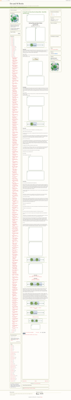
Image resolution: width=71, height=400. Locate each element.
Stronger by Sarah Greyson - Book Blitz (15, 178)
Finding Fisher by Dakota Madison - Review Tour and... (14, 91)
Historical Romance (13, 365)
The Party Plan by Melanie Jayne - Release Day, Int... (14, 272)
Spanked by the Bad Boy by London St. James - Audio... (15, 234)
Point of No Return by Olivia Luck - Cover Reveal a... (15, 71)
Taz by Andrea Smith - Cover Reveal (15, 317)
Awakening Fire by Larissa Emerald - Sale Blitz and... (14, 100)
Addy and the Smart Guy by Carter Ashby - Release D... (15, 248)
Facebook (31, 307)
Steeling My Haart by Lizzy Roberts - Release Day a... (14, 222)
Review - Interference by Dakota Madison (15, 270)
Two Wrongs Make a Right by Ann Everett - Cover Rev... (15, 162)
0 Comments (37, 332)
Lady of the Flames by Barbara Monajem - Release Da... (15, 135)
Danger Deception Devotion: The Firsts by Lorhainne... (15, 303)
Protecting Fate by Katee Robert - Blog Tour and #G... (15, 155)
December (13, 46)
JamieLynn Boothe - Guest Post (14, 212)
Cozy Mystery (12, 353)
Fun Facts (12, 362)
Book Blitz (31, 334)
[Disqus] (35, 346)
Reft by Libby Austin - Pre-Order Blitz (14, 93)
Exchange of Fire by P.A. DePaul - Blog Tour (15, 227)
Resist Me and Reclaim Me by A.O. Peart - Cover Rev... (15, 138)
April (12, 55)
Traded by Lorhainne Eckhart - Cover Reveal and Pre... (14, 244)
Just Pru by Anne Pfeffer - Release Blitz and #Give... (15, 280)
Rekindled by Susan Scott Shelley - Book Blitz (15, 160)
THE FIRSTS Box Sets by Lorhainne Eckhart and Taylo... (15, 186)
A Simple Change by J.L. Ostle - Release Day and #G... (15, 261)
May (12, 54)
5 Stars (11, 350)
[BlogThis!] (42, 332)
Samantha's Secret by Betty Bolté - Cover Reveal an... (15, 220)
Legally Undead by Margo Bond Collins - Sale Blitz (15, 225)
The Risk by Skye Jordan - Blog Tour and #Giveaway (14, 170)
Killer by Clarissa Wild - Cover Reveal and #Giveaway (15, 89)
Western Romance (13, 378)
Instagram (40, 307)
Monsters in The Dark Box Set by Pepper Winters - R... (15, 148)
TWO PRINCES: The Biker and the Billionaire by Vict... (14, 117)
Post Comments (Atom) (37, 383)
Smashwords (40, 276)
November (13, 47)
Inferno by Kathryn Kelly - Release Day (15, 246)
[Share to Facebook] (44, 332)
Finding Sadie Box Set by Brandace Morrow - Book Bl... (15, 152)
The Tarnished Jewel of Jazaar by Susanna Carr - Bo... (15, 319)
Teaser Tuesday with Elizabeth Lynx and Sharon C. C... (14, 252)
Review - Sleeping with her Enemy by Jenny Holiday (15, 315)
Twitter (34, 307)
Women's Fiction (13, 379)
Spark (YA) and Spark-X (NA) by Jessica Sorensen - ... (15, 68)
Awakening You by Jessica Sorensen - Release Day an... (15, 128)
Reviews (15, 7)
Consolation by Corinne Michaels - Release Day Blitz (15, 157)
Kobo (37, 276)
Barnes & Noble (31, 276)
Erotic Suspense (13, 358)
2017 (12, 43)
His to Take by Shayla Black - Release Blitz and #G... (15, 307)
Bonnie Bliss (27, 334)
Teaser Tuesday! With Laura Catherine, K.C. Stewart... (15, 196)
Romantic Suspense (13, 375)
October (13, 48)
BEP (25, 334)
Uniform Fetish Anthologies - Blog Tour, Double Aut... (14, 288)
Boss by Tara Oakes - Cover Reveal (15, 150)
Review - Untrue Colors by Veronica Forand (15, 205)
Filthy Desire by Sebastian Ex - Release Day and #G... (14, 295)
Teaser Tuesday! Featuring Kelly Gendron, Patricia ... (15, 76)
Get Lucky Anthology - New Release (15, 177)
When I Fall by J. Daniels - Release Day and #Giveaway (15, 183)
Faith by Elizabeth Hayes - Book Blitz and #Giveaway (14, 268)
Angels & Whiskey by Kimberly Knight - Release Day (14, 263)
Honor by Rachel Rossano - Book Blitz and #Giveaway (15, 298)
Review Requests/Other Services (22, 7)
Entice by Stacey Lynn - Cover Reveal (15, 300)
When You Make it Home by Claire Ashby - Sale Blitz (15, 201)
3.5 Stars (12, 346)
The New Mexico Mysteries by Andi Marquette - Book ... (15, 266)
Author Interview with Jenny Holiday (14, 305)
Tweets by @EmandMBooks (54, 49)
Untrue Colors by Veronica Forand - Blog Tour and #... (14, 198)
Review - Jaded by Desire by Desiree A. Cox (15, 84)
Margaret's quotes (13, 336)
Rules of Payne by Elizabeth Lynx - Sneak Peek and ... (15, 172)
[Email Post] (40, 332)
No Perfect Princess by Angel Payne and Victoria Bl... (15, 63)
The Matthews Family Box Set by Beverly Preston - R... (15, 290)
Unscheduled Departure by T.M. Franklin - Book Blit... (15, 326)
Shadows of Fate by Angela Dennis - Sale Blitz (15, 241)
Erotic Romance (13, 357)
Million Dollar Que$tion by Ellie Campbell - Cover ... (15, 167)
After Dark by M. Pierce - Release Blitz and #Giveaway (15, 120)
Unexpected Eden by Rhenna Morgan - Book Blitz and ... (14, 122)
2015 (12, 45)
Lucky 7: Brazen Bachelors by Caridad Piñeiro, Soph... (15, 97)
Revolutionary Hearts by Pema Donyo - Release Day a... (15, 78)
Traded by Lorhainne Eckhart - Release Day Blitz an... (14, 61)
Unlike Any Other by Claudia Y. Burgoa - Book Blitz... (15, 110)
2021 (12, 38)
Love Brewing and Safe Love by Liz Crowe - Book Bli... (15, 310)
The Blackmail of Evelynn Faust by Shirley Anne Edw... (15, 140)
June (13, 53)
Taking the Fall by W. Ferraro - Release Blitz (14, 130)
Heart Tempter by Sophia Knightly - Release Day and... (15, 143)
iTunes (35, 276)
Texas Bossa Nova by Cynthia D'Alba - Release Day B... (15, 58)
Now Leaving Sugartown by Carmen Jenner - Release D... (15, 231)
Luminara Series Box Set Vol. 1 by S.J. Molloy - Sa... (14, 283)
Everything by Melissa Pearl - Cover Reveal (15, 229)
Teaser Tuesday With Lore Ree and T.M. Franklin (14, 312)
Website (35, 308)
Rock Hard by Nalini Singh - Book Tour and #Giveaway (15, 217)
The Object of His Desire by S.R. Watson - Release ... (15, 204)
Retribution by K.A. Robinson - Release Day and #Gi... (15, 188)
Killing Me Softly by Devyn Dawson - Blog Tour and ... (15, 208)
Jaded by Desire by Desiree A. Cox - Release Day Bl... (14, 86)
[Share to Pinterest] (45, 332)
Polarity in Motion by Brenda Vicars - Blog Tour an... (15, 115)
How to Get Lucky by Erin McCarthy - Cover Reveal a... (15, 175)
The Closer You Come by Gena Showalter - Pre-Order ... (15, 165)
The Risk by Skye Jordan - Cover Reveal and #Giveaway (14, 257)
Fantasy (12, 361)
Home (11, 7)
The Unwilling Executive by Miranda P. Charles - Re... (15, 191)
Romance (12, 374)
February (13, 329)
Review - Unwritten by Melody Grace (15, 250)
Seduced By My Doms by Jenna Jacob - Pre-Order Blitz (15, 107)
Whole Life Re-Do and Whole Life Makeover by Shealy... (15, 215)
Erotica (33, 334)
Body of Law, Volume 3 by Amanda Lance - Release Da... (15, 73)
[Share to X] (43, 332)
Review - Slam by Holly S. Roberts (15, 328)
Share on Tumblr (24, 333)
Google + (37, 307)
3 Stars (11, 345)
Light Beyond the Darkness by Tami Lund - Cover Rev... (15, 193)
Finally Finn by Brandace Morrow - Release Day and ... (15, 293)
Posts (52, 13)
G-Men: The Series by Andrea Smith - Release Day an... (15, 102)
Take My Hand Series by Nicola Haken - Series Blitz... (15, 81)
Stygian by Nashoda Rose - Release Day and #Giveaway (15, 66)
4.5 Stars (12, 349)
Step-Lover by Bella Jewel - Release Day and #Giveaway (15, 255)
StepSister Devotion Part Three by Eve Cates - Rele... (15, 112)
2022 (12, 37)
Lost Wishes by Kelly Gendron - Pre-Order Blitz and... (15, 133)
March (13, 56)
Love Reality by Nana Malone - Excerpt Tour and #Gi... (15, 278)
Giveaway (36, 334)
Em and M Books (17, 3)
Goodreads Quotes (18, 341)
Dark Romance (12, 354)
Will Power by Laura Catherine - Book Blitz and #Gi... (15, 210)
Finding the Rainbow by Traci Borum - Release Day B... (15, 125)
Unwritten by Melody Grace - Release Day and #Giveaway (15, 239)
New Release (12, 370)
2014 (12, 332)
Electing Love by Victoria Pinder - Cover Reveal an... (15, 275)
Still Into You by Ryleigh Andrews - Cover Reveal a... (15, 322)
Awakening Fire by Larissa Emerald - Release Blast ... (14, 285)
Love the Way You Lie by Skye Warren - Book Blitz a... (15, 145)
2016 (12, 44)
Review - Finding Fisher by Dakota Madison (15, 95)
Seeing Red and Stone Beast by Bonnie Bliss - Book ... (15, 181)
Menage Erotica (13, 366)
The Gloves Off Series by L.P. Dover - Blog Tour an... (15, 105)
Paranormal (12, 371)
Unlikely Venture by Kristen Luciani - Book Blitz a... (15, 236)
